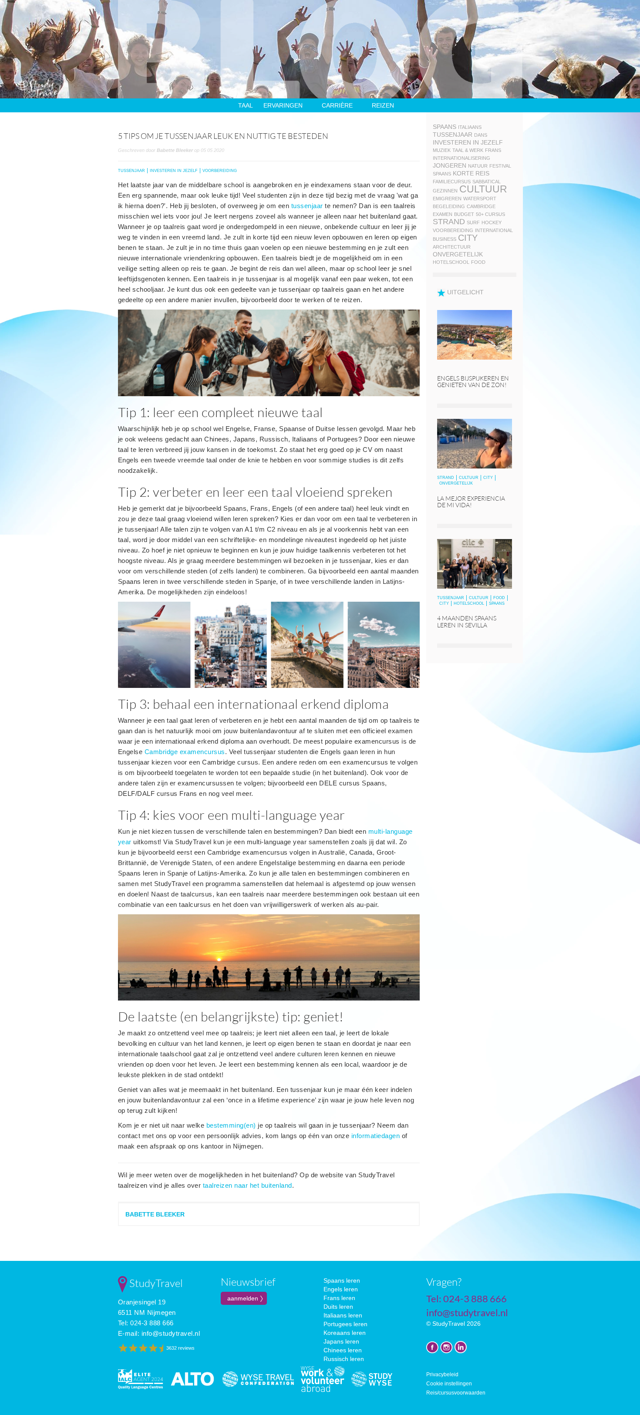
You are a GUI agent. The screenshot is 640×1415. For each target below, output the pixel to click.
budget (464, 214)
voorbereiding (453, 230)
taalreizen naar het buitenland (247, 1185)
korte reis (471, 173)
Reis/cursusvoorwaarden (455, 1393)
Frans (493, 150)
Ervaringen (283, 105)
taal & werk (467, 150)
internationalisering (461, 158)
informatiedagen (375, 1135)
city (468, 238)
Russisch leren (343, 1358)
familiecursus (452, 181)
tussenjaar (307, 205)
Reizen (383, 105)
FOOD (499, 598)
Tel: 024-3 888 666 (146, 1323)
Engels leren (340, 1289)
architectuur (452, 246)
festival (500, 165)
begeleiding (449, 206)
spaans (444, 126)
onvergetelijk (458, 254)
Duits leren (338, 1306)
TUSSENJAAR (131, 170)
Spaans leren (341, 1280)
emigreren (447, 198)
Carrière (337, 105)
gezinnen (445, 190)
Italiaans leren (342, 1315)
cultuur (483, 189)
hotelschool (451, 262)
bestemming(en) (231, 1125)
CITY (488, 477)
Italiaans (470, 127)
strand (449, 221)
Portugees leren (345, 1324)
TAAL (245, 105)
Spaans (442, 173)
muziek (442, 150)
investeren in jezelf (468, 142)
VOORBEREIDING (219, 170)
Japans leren (341, 1341)
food (478, 262)
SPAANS (497, 603)
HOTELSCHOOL (469, 603)
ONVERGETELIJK (456, 483)
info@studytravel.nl (170, 1333)
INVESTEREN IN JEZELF (174, 170)
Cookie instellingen (449, 1384)
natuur (478, 165)
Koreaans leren (344, 1332)
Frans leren (339, 1297)
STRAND (445, 477)
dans (480, 135)
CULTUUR (468, 477)
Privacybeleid (442, 1374)
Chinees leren (342, 1350)
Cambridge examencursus (185, 751)
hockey (492, 222)
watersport (479, 198)
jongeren (449, 165)
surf (473, 222)
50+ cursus (490, 214)
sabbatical (486, 181)
